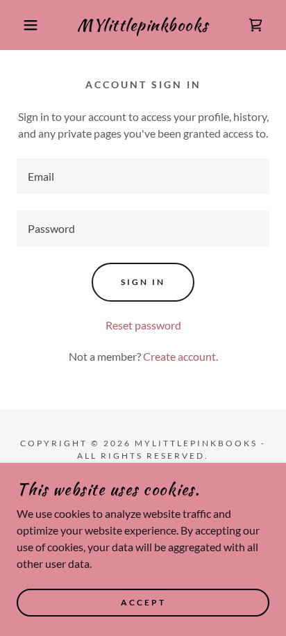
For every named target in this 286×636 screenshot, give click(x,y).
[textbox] (143, 176)
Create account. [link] (180, 356)
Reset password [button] (143, 325)
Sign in (143, 282)
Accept (143, 603)
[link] (143, 25)
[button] (22, 25)
